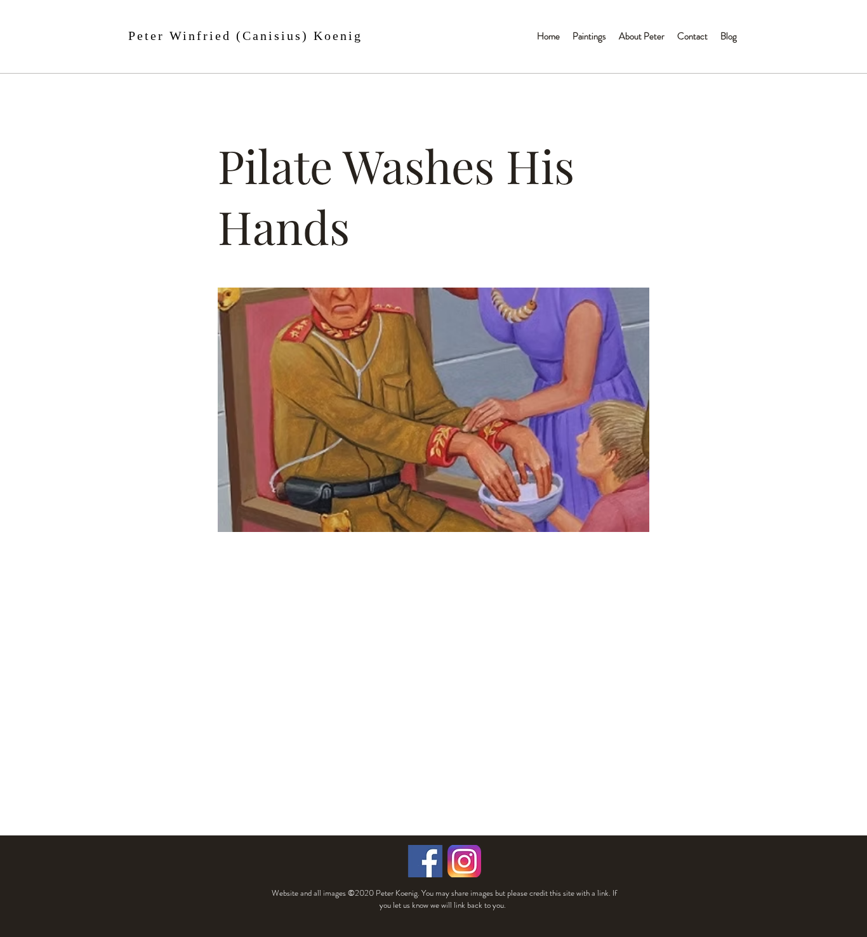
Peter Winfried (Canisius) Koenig (245, 36)
